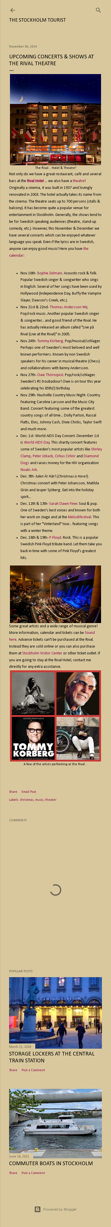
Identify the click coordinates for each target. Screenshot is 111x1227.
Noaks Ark (28, 470)
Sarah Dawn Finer (63, 504)
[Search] (98, 9)
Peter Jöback (43, 456)
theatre (79, 181)
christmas (27, 800)
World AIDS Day (37, 442)
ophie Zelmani (50, 273)
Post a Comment (33, 1070)
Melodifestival (79, 517)
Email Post (29, 792)
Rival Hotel (35, 181)
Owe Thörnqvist (50, 375)
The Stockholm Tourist (37, 20)
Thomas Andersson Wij (68, 307)
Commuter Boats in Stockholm (51, 1164)
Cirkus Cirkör (65, 456)
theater (50, 800)
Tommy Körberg (50, 341)
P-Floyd (55, 538)
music (39, 800)
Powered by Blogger (60, 1209)
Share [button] (13, 792)
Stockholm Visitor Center (42, 653)
